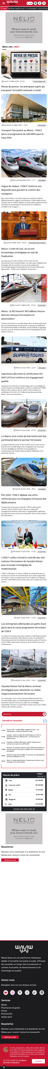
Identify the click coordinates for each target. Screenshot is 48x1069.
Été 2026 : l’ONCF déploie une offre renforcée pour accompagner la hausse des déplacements (23, 498)
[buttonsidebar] (3, 3)
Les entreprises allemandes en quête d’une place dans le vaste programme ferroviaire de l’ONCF (23, 627)
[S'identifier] (39, 3)
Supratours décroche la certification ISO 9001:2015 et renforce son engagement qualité (22, 377)
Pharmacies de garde (10, 1008)
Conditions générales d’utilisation (14, 1061)
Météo (4, 1005)
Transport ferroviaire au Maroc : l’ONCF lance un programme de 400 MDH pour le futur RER (22, 134)
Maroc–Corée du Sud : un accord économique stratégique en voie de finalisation (19, 252)
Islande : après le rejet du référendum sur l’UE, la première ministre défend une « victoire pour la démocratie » (24, 736)
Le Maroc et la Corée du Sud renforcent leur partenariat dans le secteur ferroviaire (24, 438)
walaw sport (6, 1017)
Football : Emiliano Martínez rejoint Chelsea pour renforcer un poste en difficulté (24, 743)
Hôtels (4, 1011)
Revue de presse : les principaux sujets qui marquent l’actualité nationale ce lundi (23, 88)
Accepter (38, 1061)
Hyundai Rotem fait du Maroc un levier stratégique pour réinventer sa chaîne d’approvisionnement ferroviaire (21, 690)
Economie (41, 125)
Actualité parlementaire (37, 243)
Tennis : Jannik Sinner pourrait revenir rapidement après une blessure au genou (26, 766)
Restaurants (6, 1014)
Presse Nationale (39, 81)
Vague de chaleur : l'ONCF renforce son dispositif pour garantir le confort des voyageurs (21, 189)
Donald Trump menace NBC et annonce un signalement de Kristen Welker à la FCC (26, 755)
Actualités (42, 180)
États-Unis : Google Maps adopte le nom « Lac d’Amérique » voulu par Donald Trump (23, 730)
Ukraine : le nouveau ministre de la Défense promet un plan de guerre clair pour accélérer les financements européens (26, 749)
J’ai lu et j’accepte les (14, 1061)
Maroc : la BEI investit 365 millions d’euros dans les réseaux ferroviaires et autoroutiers (23, 315)
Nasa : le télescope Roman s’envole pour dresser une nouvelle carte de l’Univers (25, 761)
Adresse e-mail (10, 860)
